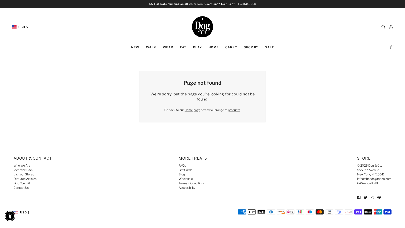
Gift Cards (185, 170)
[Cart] (393, 47)
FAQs (182, 165)
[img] (383, 27)
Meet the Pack (24, 170)
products (234, 110)
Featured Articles (25, 178)
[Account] (391, 27)
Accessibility (187, 187)
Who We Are (22, 165)
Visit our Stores (24, 174)
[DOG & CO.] (202, 26)
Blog (182, 174)
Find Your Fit (22, 183)
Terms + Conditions (192, 183)
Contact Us (21, 187)
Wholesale (186, 178)
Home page (192, 110)
